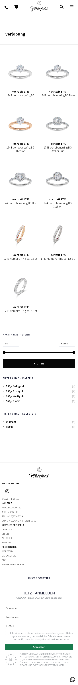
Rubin (9, 426)
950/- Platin (13, 401)
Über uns (7, 529)
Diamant (11, 422)
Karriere (6, 542)
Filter (39, 363)
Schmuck (7, 538)
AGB (4, 560)
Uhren (5, 533)
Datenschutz (9, 555)
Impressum (7, 551)
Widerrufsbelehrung (13, 564)
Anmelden (39, 646)
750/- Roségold (15, 391)
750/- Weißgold (15, 396)
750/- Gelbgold (15, 386)
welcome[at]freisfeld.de (22, 520)
